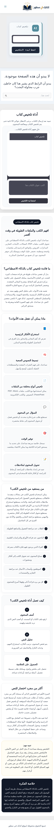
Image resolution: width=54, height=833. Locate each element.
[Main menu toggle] (5, 6)
